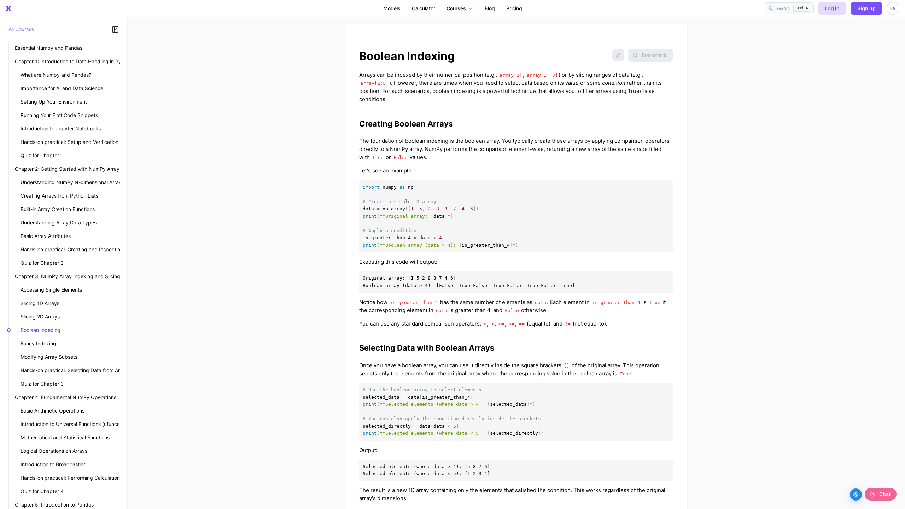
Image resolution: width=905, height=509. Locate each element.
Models (392, 8)
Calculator (423, 8)
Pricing (514, 8)
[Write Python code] (856, 494)
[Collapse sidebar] (115, 29)
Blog (490, 8)
